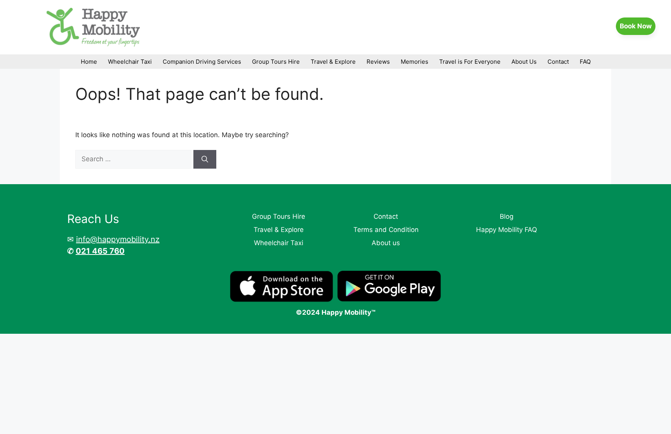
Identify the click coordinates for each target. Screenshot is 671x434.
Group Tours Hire (276, 61)
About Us (524, 61)
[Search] (204, 159)
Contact (558, 61)
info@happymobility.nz (118, 239)
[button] (635, 26)
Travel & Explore (333, 61)
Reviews (378, 61)
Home (89, 61)
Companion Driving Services (202, 61)
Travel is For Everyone (470, 61)
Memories (414, 61)
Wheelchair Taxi (130, 61)
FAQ (585, 61)
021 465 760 (100, 251)
